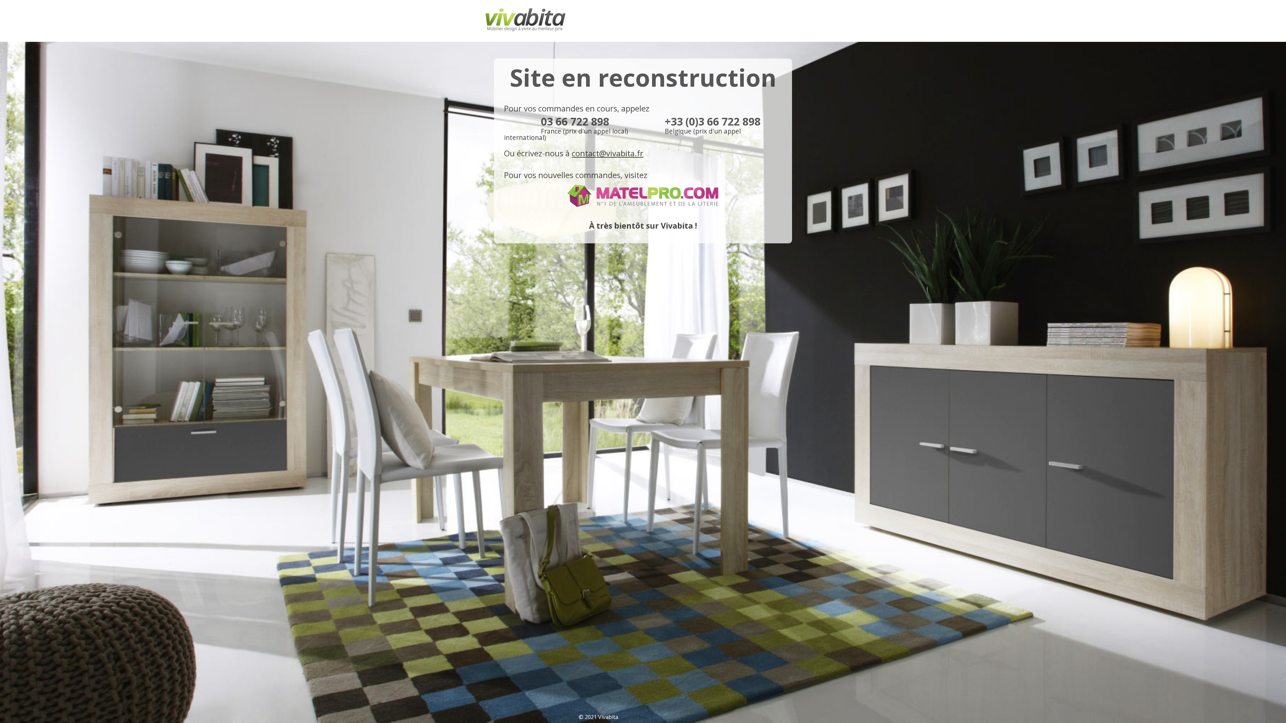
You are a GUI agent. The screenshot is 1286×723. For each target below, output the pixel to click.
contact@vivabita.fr (607, 153)
